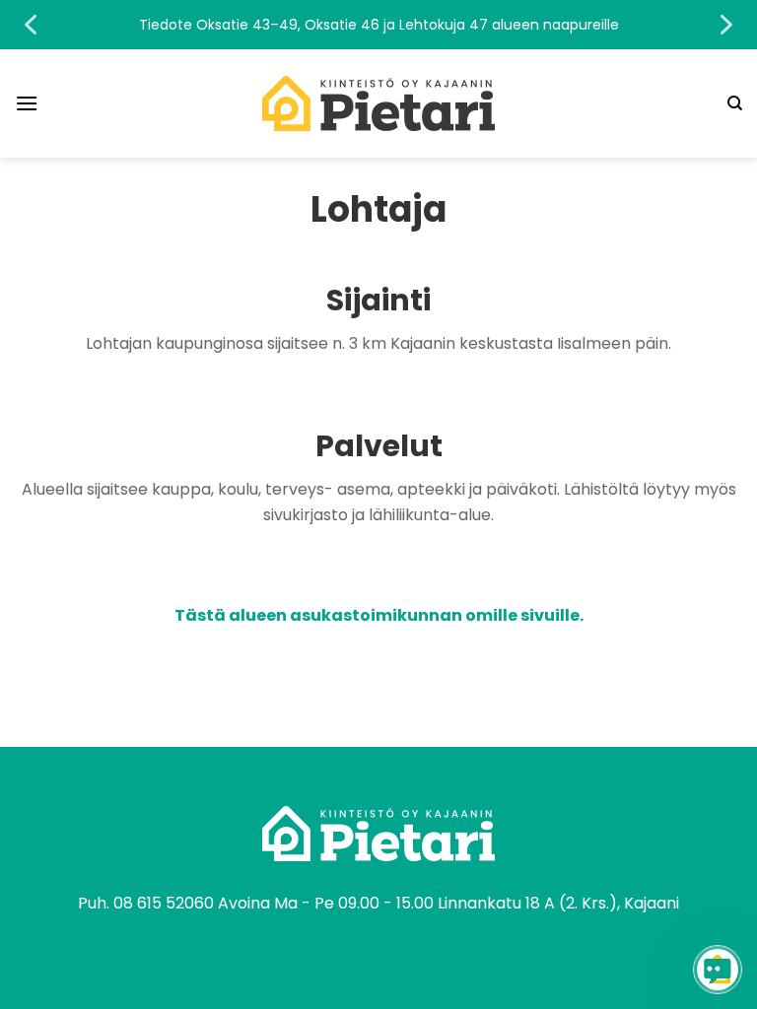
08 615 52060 (163, 903)
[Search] (734, 103)
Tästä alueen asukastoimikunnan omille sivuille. (379, 615)
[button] (378, 24)
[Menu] (26, 103)
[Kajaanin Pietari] (378, 103)
